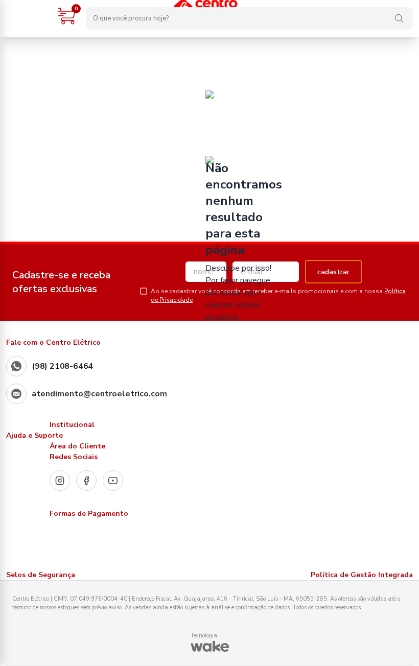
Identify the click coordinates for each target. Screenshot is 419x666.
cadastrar (333, 272)
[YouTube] (113, 480)
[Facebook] (86, 480)
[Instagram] (60, 480)
